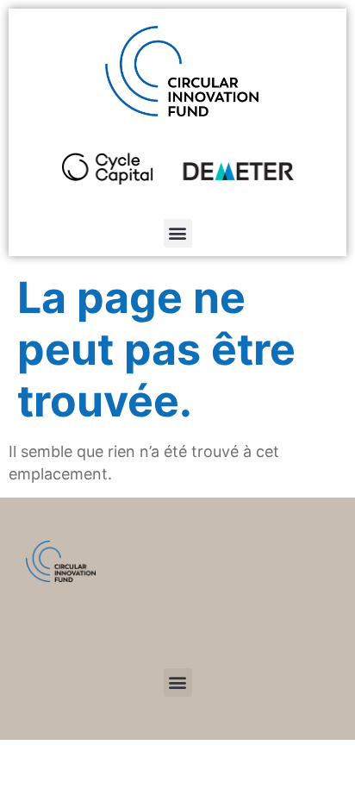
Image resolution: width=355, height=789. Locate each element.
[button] (178, 233)
